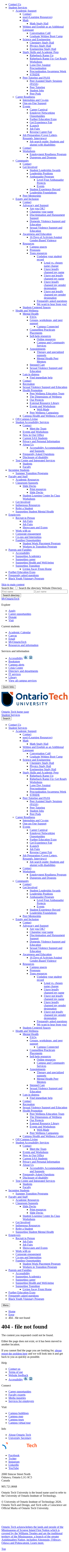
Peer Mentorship (32, 195)
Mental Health (31, 313)
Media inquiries (17, 1397)
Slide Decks (29, 486)
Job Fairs (35, 128)
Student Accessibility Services (32, 422)
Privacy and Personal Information (41, 441)
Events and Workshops (42, 406)
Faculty (27, 466)
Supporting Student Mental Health (35, 511)
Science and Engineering (36, 39)
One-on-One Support (34, 103)
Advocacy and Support (35, 205)
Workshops (29, 151)
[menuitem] (38, 4)
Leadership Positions (41, 173)
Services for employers (21, 1401)
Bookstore (14, 661)
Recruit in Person (25, 517)
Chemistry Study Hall (42, 42)
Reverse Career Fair (41, 131)
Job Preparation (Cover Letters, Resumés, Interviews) (40, 137)
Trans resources (38, 253)
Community (22, 160)
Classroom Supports (27, 482)
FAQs (33, 316)
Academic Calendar (19, 632)
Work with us (23, 530)
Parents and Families (19, 549)
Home (11, 1311)
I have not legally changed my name (54, 277)
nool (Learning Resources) (37, 17)
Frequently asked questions (52, 300)
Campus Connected (48, 326)
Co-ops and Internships (28, 537)
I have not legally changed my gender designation (55, 294)
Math (25, 20)
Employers (14, 514)
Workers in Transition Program (40, 546)
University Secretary (19, 1437)
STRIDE (35, 74)
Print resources (38, 489)
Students (27, 463)
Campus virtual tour (19, 1422)
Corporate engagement (28, 533)
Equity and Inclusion (27, 198)
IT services (14, 674)
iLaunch (34, 125)
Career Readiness (25, 96)
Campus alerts (16, 664)
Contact (27, 13)
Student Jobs (37, 90)
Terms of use (15, 1372)
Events (26, 106)
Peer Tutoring (37, 87)
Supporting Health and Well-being (35, 562)
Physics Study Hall (40, 45)
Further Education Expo (43, 119)
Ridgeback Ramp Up (41, 55)
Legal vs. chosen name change (53, 264)
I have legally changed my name (54, 271)
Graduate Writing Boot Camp (46, 36)
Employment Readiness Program (48, 154)
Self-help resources (40, 336)
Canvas (12, 635)
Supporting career (25, 559)
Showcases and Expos (35, 527)
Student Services (17, 7)
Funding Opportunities (28, 540)
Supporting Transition (28, 565)
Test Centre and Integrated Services (35, 460)
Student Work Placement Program (42, 543)
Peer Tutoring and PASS (36, 77)
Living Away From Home (37, 568)
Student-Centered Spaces (37, 307)
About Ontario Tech (19, 1434)
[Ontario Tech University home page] (34, 708)
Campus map (15, 1416)
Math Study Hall (39, 23)
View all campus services (22, 680)
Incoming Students (18, 470)
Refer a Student (24, 508)
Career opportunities (19, 613)
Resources (28, 243)
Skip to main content (12, 584)
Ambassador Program (42, 176)
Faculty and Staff (18, 476)
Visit (11, 620)
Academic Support (26, 10)
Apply (12, 610)
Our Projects (37, 399)
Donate (12, 617)
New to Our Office (33, 434)
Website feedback (18, 1375)
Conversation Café (40, 33)
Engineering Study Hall (43, 49)
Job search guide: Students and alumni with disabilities (47, 143)
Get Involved (30, 167)
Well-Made (43, 409)
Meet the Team (38, 428)
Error (11, 1314)
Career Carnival (38, 109)
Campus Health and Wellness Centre (43, 415)
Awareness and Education (37, 234)
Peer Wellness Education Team (47, 393)
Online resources (46, 339)
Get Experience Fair (41, 122)
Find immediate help (41, 377)
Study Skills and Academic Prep (41, 52)
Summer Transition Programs (32, 473)
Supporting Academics (28, 556)
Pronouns (35, 249)
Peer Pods (35, 93)
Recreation (29, 383)
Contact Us (14, 4)
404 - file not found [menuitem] (19, 1317)
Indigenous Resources (28, 505)
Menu (5, 1305)
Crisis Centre (15, 667)
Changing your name (41, 211)
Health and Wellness (27, 310)
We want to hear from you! (52, 304)
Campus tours (16, 1419)
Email (11, 638)
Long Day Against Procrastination (40, 66)
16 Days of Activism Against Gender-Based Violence (46, 239)
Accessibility (23, 552)
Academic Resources (27, 479)
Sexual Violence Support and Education (45, 387)
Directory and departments (23, 671)
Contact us (14, 1368)
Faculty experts (16, 1394)
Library (12, 677)
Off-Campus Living (27, 419)
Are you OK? (37, 208)
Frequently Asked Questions (38, 454)
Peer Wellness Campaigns (44, 412)
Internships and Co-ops (35, 100)
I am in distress (31, 374)
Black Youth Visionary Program (26, 578)
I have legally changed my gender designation (55, 285)
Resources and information (23, 645)
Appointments (37, 348)
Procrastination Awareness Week (48, 71)
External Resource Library (44, 403)
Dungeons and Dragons (43, 157)
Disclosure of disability (35, 457)
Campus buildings (18, 1413)
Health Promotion (32, 390)
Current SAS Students (35, 438)
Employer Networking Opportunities (42, 114)
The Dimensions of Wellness (46, 396)
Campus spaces (38, 246)
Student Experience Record (45, 189)
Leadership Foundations (43, 192)
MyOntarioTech (17, 641)
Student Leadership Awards (45, 170)
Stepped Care (37, 364)
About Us (28, 444)
